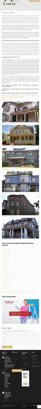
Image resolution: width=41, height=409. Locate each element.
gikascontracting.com (35, 366)
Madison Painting (5, 261)
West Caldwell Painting (6, 281)
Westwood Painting (6, 286)
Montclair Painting (5, 263)
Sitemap (24, 406)
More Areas (24, 368)
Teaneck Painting (5, 274)
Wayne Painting (5, 279)
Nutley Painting (5, 264)
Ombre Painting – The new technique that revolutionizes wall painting (9, 362)
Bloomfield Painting (6, 248)
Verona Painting (5, 275)
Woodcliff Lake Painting (6, 288)
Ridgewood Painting (6, 270)
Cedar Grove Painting (6, 250)
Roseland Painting (5, 272)
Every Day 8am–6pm (15, 1)
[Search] (40, 4)
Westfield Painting (5, 283)
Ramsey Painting (5, 268)
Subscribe (25, 383)
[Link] (10, 4)
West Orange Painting (6, 284)
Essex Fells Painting (5, 253)
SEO (9, 406)
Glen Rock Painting (5, 259)
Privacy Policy (24, 405)
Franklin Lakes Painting (6, 255)
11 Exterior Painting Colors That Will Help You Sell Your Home (7, 379)
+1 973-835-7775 (8, 1)
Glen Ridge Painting (6, 257)
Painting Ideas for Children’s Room (8, 394)
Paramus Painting (5, 266)
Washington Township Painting (8, 277)
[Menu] (37, 4)
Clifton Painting (5, 252)
